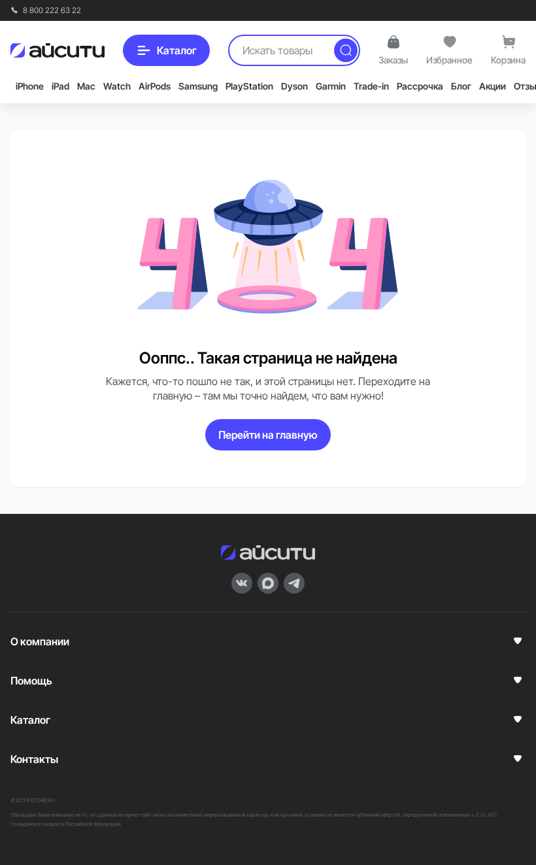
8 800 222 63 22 (51, 10)
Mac (86, 86)
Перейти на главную (268, 434)
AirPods (155, 86)
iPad (60, 86)
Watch (117, 86)
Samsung (198, 86)
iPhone (30, 86)
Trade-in (371, 86)
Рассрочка (420, 86)
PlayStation (249, 86)
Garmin (331, 86)
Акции (492, 86)
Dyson (294, 86)
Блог (461, 86)
